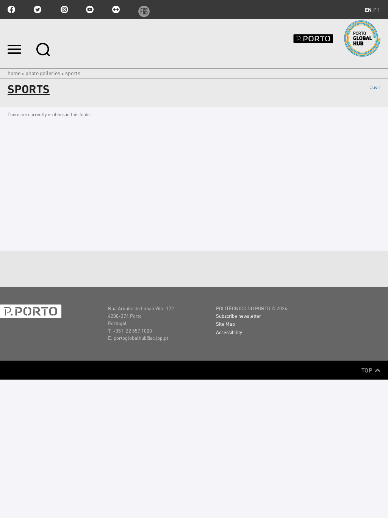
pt (376, 9)
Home (14, 72)
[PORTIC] (325, 38)
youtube (90, 9)
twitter (37, 9)
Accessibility (229, 332)
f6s (142, 9)
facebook (11, 9)
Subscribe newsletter (238, 315)
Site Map (225, 323)
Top (367, 370)
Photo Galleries (42, 72)
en (368, 9)
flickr (116, 9)
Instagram (63, 9)
